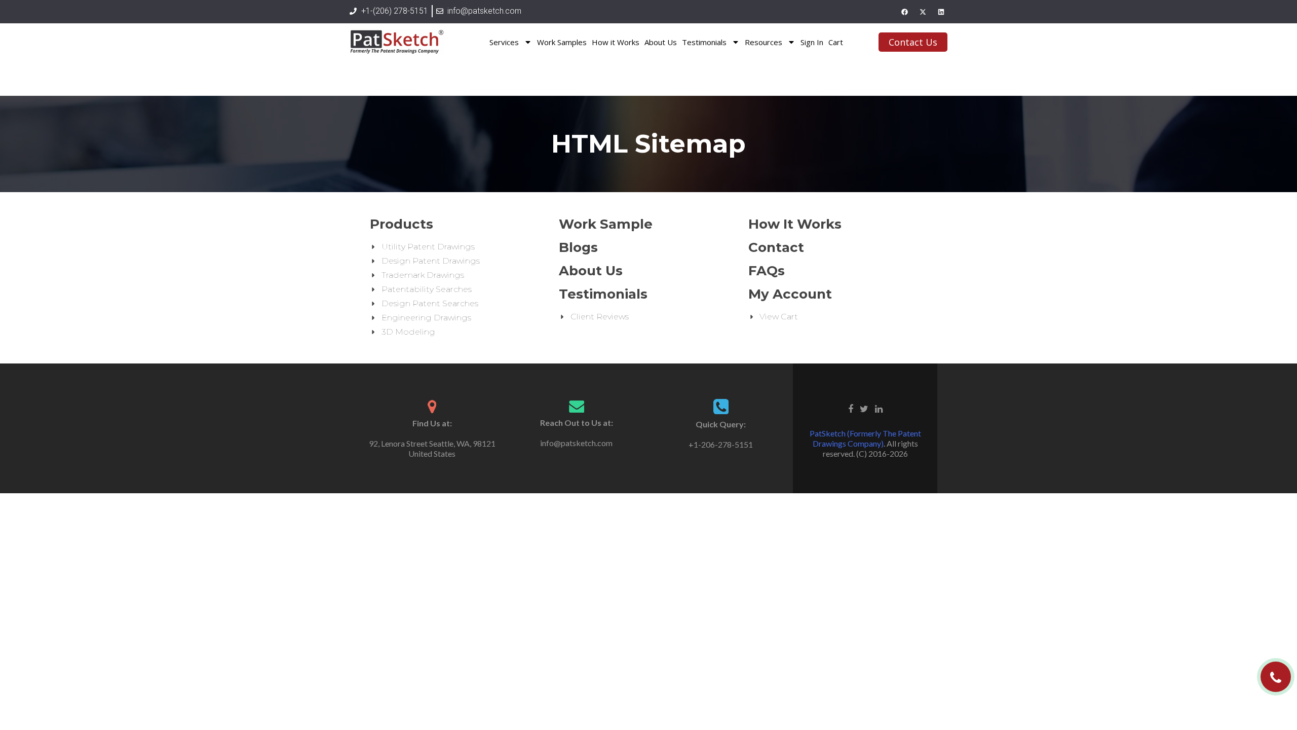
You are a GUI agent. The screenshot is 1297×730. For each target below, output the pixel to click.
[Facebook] (904, 11)
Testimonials (704, 42)
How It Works (795, 224)
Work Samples (562, 42)
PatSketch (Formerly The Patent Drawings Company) (865, 438)
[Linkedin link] (879, 407)
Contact (776, 247)
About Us (660, 42)
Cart (835, 42)
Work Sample (606, 224)
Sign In (811, 42)
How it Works (615, 42)
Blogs (578, 247)
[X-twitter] (922, 11)
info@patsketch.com (576, 443)
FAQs (766, 271)
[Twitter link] (864, 407)
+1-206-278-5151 (721, 444)
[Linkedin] (940, 11)
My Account (790, 294)
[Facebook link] (850, 407)
